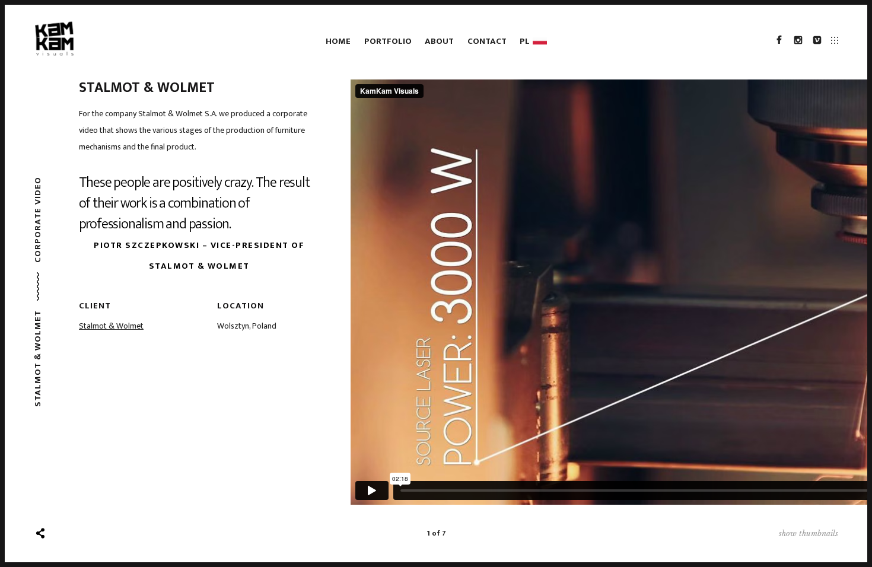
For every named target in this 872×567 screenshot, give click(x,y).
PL (526, 41)
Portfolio (388, 41)
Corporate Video (37, 220)
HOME (338, 41)
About (439, 41)
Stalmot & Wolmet (111, 326)
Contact (487, 41)
